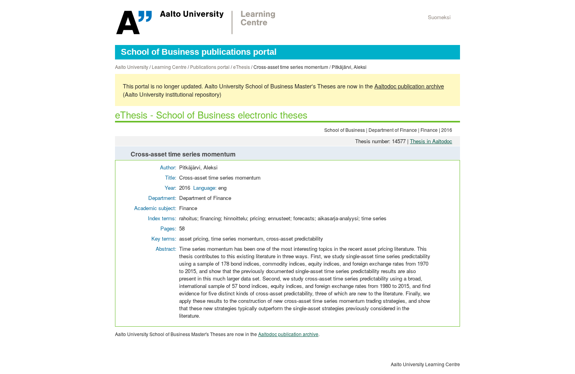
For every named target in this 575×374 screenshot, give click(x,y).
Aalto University (131, 66)
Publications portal (210, 66)
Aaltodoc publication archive (409, 86)
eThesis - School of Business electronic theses (211, 114)
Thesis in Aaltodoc (431, 141)
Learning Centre (169, 66)
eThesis (241, 66)
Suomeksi (439, 17)
